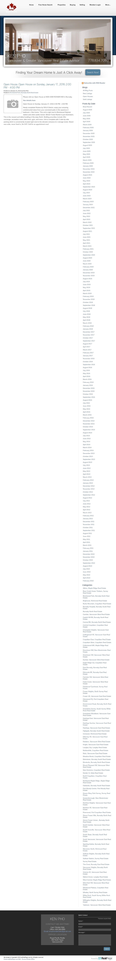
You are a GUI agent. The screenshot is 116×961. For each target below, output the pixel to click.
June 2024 (87, 178)
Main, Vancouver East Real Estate (95, 753)
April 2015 (86, 412)
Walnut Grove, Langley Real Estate (95, 877)
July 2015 (86, 403)
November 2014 (88, 424)
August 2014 (87, 433)
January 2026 (88, 130)
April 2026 (86, 121)
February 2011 (88, 548)
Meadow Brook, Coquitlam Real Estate (97, 756)
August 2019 (87, 279)
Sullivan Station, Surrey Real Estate (95, 858)
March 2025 (87, 160)
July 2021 (86, 234)
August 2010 (87, 566)
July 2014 (86, 436)
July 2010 (86, 569)
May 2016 (86, 373)
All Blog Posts (88, 90)
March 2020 (87, 264)
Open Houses (88, 96)
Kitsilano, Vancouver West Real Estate (96, 741)
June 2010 (87, 572)
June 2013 (87, 468)
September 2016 (89, 364)
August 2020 (87, 258)
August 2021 (87, 231)
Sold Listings (87, 99)
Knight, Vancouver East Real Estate (95, 744)
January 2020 (88, 270)
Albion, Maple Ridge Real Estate (94, 588)
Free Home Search (45, 5)
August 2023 (87, 190)
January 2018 (88, 329)
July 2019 (86, 281)
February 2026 (88, 127)
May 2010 (86, 575)
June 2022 (87, 213)
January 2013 (88, 483)
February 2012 (88, 516)
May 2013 (86, 471)
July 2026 (86, 113)
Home (31, 5)
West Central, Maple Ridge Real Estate (97, 880)
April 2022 (86, 219)
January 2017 (88, 356)
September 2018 (89, 305)
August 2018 (87, 308)
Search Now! (93, 72)
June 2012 (87, 504)
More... (108, 5)
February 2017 (88, 353)
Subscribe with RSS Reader (94, 83)
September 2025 (89, 142)
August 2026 (87, 110)
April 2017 (86, 347)
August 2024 (87, 175)
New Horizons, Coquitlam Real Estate (96, 770)
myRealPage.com (101, 958)
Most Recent (87, 107)
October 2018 (88, 302)
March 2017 (87, 350)
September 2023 (89, 187)
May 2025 (86, 154)
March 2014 (87, 447)
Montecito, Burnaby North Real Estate (96, 762)
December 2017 (88, 332)
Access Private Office (28, 959)
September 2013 (89, 459)
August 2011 (87, 533)
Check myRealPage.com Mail (12, 959)
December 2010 (88, 554)
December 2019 (88, 273)
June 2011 (86, 536)
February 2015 (88, 418)
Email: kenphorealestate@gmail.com (57, 931)
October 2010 (88, 560)
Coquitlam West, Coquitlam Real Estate (97, 642)
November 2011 (88, 524)
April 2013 (86, 474)
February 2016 (88, 382)
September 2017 (89, 341)
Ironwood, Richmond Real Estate (94, 734)
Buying (72, 5)
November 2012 (88, 489)
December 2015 (88, 388)
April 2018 (86, 320)
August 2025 (87, 145)
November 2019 (88, 276)
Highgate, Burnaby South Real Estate (96, 731)
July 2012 (86, 501)
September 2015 (89, 397)
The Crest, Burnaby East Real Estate (96, 864)
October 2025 (88, 139)
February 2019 (88, 296)
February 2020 (88, 267)
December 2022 (88, 207)
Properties (62, 5)
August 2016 (87, 367)
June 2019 (87, 284)
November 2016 (88, 358)
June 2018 (87, 314)
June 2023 (87, 196)
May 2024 (86, 181)
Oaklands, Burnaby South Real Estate (96, 785)
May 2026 (86, 119)
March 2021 (87, 246)
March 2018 (87, 323)
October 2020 (88, 252)
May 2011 (86, 539)
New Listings (87, 93)
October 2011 (88, 527)
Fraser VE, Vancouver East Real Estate (97, 696)
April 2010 (86, 578)
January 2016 (88, 385)
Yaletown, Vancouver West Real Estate (97, 905)
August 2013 (87, 462)
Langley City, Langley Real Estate (95, 747)
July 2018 (86, 311)
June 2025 (87, 151)
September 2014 (89, 430)
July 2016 (86, 370)
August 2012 (87, 498)
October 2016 (88, 361)
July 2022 (86, 210)
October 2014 (88, 427)
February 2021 (88, 249)
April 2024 (86, 184)
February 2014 (88, 450)
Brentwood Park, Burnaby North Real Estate (24, 92)
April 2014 (86, 444)
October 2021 (88, 225)
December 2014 (88, 421)
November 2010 (88, 557)
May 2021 (86, 240)
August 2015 (87, 400)
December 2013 (88, 453)
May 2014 (86, 441)
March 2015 (87, 415)
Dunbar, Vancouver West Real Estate (96, 660)
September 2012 (89, 495)
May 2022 (86, 216)
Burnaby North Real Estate (92, 611)
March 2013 (87, 477)
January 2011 (88, 551)
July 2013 (86, 465)
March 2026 (87, 124)
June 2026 (87, 116)
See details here (29, 100)
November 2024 (88, 172)
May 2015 (86, 409)
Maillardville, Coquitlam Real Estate (95, 750)
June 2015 (87, 406)
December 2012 (88, 486)
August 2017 (87, 344)
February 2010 (88, 581)
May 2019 (86, 287)
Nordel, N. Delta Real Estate (93, 773)
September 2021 (89, 228)
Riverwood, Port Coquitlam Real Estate (97, 812)
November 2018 (88, 299)
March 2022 (87, 222)
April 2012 (86, 510)
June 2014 (87, 438)
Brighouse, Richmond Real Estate (95, 601)
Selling (82, 5)
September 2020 (89, 255)
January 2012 (88, 518)
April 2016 (86, 376)
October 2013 (88, 456)
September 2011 (89, 530)
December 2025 (88, 133)
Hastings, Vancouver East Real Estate (96, 728)
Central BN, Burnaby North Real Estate (97, 622)
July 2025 (86, 148)
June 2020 (87, 261)
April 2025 (86, 157)
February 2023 (88, 201)
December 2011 (88, 521)
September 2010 (89, 563)
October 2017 (88, 338)
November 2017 (88, 335)
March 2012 (87, 513)
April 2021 (86, 243)
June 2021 (87, 237)
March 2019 (87, 293)
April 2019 (86, 290)
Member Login (95, 5)
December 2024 (88, 169)
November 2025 (88, 136)
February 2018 (88, 326)
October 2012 (88, 492)
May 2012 (86, 507)
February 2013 (88, 480)
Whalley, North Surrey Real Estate (95, 892)
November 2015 (88, 391)
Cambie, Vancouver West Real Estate (96, 614)
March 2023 (87, 199)
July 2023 (86, 193)
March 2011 (87, 545)
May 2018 (86, 317)
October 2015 (88, 394)
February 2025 (88, 163)
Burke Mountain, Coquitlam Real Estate (97, 604)
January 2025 (88, 166)
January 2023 (88, 204)
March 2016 (87, 379)
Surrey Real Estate (89, 861)
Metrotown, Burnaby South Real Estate (97, 759)
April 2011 (86, 542)
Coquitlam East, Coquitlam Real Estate (97, 639)
